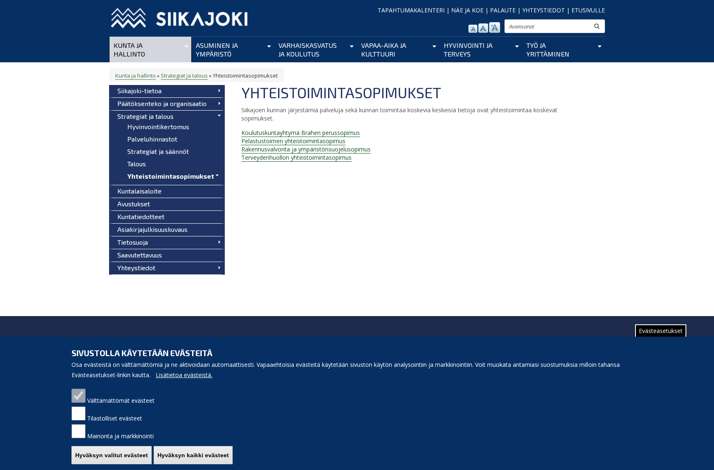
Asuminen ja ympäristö (217, 49)
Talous (136, 164)
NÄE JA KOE (467, 10)
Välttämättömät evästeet (121, 400)
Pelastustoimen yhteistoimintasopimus (293, 141)
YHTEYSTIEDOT (543, 10)
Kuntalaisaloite (139, 191)
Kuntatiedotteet (140, 216)
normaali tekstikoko (483, 28)
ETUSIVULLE (588, 10)
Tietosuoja (132, 242)
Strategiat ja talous (184, 75)
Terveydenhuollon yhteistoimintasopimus (296, 157)
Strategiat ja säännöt (158, 151)
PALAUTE (503, 10)
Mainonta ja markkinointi (120, 436)
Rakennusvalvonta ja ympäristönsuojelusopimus (306, 149)
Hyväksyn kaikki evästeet (193, 455)
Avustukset (133, 204)
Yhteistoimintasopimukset (170, 176)
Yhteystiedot (136, 268)
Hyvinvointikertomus (158, 126)
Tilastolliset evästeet (114, 418)
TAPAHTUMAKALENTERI (411, 10)
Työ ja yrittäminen (547, 49)
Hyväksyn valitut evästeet (111, 455)
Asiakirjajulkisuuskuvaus (152, 229)
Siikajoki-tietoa (139, 90)
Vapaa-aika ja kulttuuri (383, 49)
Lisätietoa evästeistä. (184, 375)
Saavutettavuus (139, 255)
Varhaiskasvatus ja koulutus (307, 49)
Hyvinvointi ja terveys (468, 49)
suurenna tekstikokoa (494, 27)
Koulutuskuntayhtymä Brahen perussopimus (300, 133)
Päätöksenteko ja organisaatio (162, 103)
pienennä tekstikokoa (473, 28)
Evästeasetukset (661, 331)
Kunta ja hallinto (129, 49)
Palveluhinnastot (152, 139)
